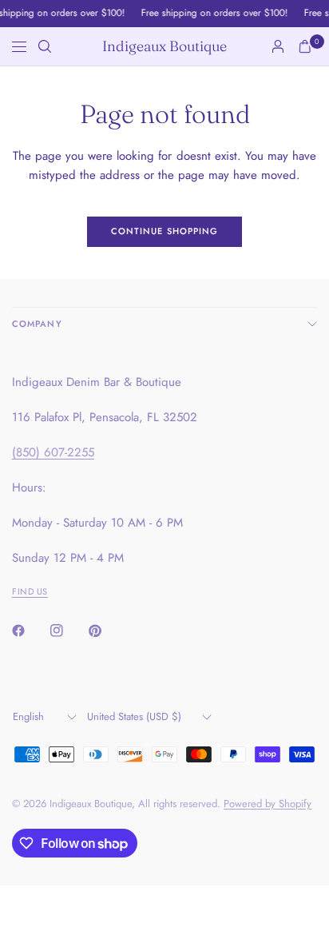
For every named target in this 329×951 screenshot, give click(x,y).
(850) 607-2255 (53, 452)
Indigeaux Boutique (164, 46)
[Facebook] (29, 630)
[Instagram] (67, 630)
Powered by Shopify (267, 803)
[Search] (44, 46)
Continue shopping (165, 231)
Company (37, 323)
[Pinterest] (106, 630)
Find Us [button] (30, 591)
